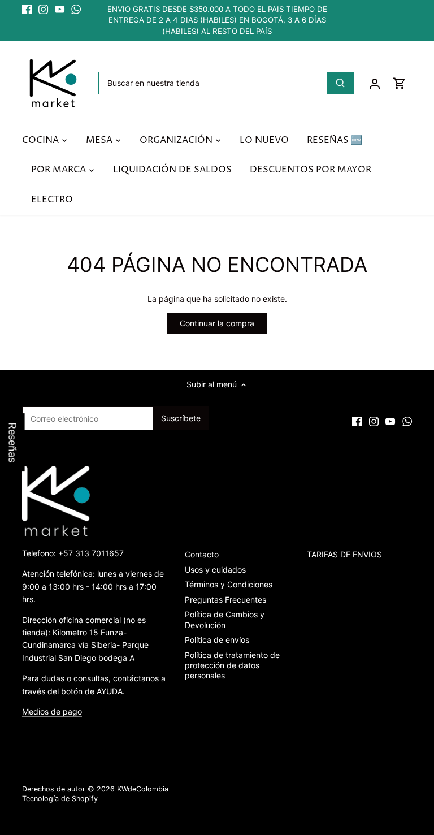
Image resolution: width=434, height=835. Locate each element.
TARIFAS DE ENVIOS (344, 554)
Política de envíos (217, 639)
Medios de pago (52, 711)
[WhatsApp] (76, 9)
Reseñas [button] (13, 442)
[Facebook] (27, 9)
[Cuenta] (374, 83)
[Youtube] (59, 9)
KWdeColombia (142, 789)
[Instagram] (43, 9)
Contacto (202, 554)
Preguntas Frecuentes (225, 599)
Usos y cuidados (215, 569)
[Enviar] (340, 83)
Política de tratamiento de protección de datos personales (232, 665)
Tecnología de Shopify (60, 798)
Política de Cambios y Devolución (224, 619)
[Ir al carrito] (399, 83)
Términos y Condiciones (228, 584)
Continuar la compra (217, 323)
